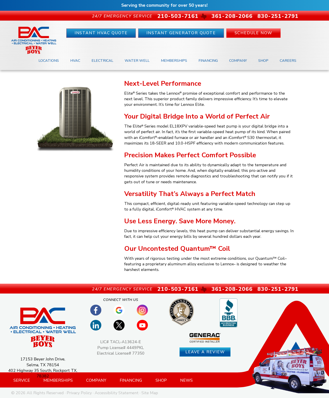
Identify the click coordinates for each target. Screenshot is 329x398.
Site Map (149, 393)
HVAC (75, 60)
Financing (208, 60)
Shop (263, 60)
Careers (288, 60)
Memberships (174, 60)
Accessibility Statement (117, 393)
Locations (48, 60)
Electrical (102, 60)
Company (238, 60)
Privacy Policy (79, 393)
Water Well (137, 60)
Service (21, 380)
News (186, 380)
